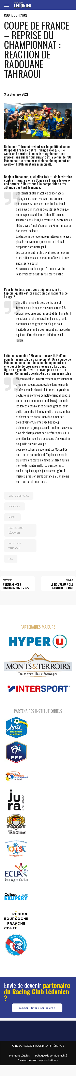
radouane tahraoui (15, 546)
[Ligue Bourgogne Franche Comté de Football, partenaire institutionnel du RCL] (16, 776)
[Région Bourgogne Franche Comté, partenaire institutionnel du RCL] (16, 920)
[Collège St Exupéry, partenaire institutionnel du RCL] (16, 896)
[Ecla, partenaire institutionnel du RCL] (16, 872)
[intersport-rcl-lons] (38, 689)
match (12, 517)
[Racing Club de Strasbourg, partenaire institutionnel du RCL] (16, 945)
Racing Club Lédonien (16, 530)
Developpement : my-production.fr (38, 1060)
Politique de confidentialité (51, 1055)
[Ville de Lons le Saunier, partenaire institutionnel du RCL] (16, 824)
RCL (11, 558)
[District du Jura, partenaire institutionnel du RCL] (16, 728)
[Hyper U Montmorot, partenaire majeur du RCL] (38, 641)
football (14, 506)
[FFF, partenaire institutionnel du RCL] (16, 752)
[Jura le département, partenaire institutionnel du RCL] (16, 800)
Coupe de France (15, 15)
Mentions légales (19, 1055)
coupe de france (19, 495)
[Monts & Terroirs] (38, 665)
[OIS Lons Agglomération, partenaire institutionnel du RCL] (16, 848)
